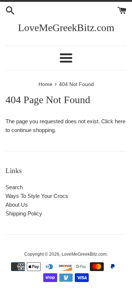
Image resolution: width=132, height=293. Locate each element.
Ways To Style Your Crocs (37, 196)
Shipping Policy (24, 213)
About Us (17, 205)
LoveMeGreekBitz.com (66, 27)
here (120, 121)
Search (14, 187)
